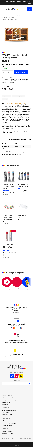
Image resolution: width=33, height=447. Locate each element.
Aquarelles (16, 15)
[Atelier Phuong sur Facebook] (21, 376)
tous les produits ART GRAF (16, 131)
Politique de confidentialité (23, 438)
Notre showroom (6, 402)
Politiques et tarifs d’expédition (10, 423)
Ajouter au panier (21, 72)
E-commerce (5, 412)
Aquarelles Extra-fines (8, 17)
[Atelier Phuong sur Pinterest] (16, 376)
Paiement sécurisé (7, 425)
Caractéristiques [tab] (18, 96)
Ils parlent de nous (7, 431)
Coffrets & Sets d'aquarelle (17, 80)
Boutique (4, 15)
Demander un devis (7, 414)
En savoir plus (16, 312)
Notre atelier (5, 404)
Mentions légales (6, 438)
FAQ (3, 421)
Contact (29, 3)
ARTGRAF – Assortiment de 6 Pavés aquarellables (10, 19)
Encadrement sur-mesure (9, 410)
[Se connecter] (24, 9)
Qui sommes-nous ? (7, 398)
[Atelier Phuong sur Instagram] (12, 376)
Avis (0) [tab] (5, 99)
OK (29, 383)
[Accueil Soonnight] (11, 8)
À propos (12, 1)
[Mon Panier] (30, 9)
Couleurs (10, 15)
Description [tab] (6, 96)
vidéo (3, 66)
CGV (13, 438)
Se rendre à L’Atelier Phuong (23, 1)
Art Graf (12, 82)
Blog (7, 1)
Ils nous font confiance (8, 433)
